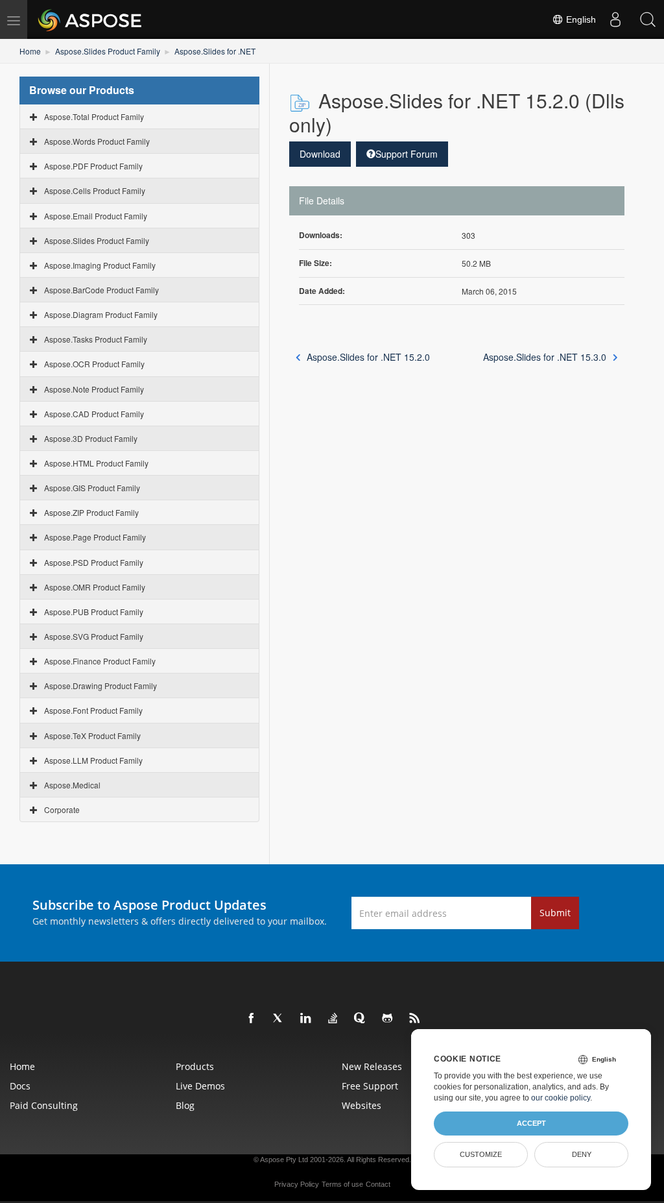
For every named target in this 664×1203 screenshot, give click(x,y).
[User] (615, 19)
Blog (185, 1105)
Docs (20, 1086)
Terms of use (342, 1184)
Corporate (62, 809)
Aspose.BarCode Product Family (101, 289)
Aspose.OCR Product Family (94, 363)
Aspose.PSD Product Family (93, 562)
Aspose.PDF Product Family (93, 165)
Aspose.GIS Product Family (92, 487)
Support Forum (406, 153)
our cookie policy (560, 1097)
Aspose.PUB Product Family (93, 611)
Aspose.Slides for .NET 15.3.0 (544, 356)
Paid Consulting (44, 1105)
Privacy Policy (296, 1184)
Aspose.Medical (72, 784)
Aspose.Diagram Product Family (101, 314)
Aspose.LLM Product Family (93, 760)
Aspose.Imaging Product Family (100, 265)
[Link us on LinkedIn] (306, 1018)
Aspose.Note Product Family (94, 389)
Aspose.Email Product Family (95, 215)
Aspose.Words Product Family (97, 141)
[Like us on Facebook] (251, 1018)
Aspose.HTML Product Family (96, 462)
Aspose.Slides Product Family (107, 50)
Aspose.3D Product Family (90, 438)
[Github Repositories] (387, 1018)
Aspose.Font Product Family (93, 710)
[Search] (648, 19)
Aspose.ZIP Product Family (91, 512)
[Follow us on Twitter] (278, 1018)
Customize (481, 1154)
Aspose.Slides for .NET (214, 50)
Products (195, 1066)
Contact (378, 1184)
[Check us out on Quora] (360, 1018)
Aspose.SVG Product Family (93, 636)
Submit (555, 912)
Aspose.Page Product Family (95, 536)
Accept (531, 1123)
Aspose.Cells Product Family (94, 190)
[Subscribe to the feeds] (415, 1018)
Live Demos (200, 1086)
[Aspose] (90, 19)
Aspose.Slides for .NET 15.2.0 (368, 356)
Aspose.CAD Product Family (94, 413)
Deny (581, 1154)
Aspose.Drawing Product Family (100, 685)
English (579, 19)
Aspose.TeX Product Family (92, 735)
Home (30, 50)
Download (320, 153)
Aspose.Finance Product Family (100, 660)
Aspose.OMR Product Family (94, 586)
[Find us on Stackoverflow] (333, 1018)
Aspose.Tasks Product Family (95, 339)
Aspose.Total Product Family (94, 116)
